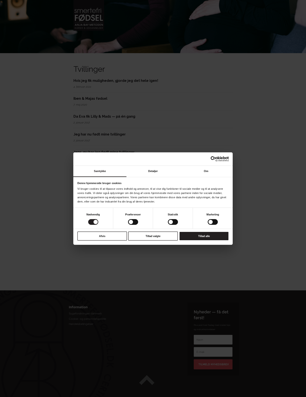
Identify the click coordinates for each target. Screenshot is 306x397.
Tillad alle (204, 236)
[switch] (133, 222)
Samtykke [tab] (100, 170)
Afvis (102, 236)
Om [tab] (206, 170)
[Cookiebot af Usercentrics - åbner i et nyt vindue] (213, 159)
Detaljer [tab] (153, 170)
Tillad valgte (153, 236)
